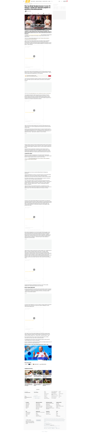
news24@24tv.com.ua (27, 392)
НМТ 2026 (37, 414)
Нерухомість (48, 411)
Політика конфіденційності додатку (54, 394)
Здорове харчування (39, 1)
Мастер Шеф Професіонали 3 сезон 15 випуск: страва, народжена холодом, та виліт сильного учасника (37, 159)
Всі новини (27, 402)
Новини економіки (58, 402)
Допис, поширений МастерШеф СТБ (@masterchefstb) (34, 123)
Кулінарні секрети (45, 1)
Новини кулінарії (30, 3)
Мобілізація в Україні (49, 402)
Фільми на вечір (27, 414)
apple (49, 428)
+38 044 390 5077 (36, 392)
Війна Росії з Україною (39, 402)
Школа (36, 413)
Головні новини (27, 403)
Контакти (60, 391)
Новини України (27, 404)
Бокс (56, 412)
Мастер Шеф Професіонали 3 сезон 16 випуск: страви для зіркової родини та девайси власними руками (42, 3)
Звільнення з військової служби (50, 403)
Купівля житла (47, 413)
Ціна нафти (57, 403)
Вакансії (60, 392)
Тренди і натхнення (48, 414)
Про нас (45, 391)
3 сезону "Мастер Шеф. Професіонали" (35, 34)
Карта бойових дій (38, 404)
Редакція (45, 392)
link (34, 396)
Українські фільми (28, 413)
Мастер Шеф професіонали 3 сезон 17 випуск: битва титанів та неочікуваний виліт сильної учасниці (37, 38)
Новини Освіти (38, 411)
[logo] (28, 1)
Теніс (56, 414)
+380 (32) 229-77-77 (48, 424)
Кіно (26, 411)
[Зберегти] (49, 13)
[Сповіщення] (61, 1)
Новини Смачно (26, 3)
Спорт (57, 411)
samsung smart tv (58, 428)
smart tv (54, 428)
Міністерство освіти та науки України (40, 412)
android (46, 428)
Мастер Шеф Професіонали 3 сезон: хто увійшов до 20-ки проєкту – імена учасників (40, 93)
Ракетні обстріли (38, 403)
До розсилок (38, 420)
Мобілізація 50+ (48, 404)
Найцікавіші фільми (28, 412)
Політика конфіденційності (54, 391)
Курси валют (57, 404)
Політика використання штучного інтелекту (54, 392)
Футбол (57, 413)
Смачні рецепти (33, 1)
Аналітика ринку (48, 412)
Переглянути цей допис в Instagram (29, 112)
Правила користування (46, 398)
